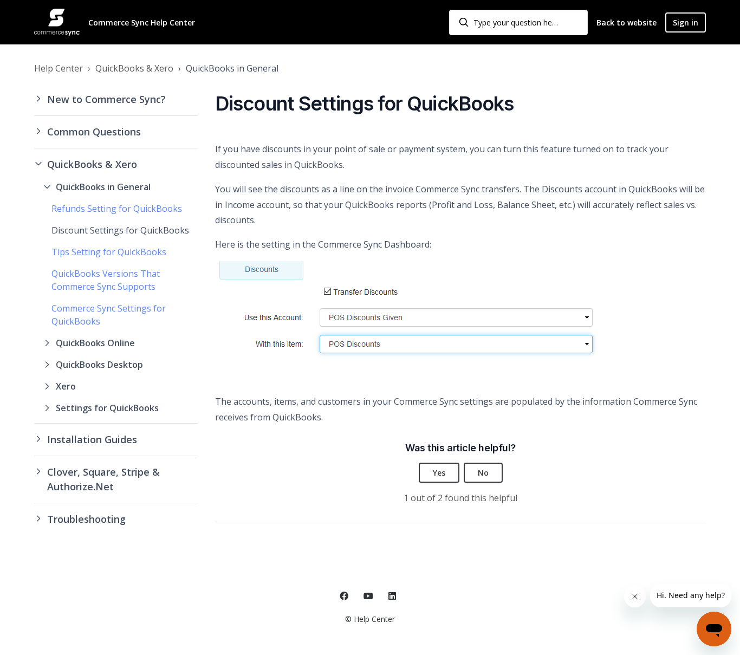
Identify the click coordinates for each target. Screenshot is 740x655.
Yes (439, 473)
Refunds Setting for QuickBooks (116, 209)
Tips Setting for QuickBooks (108, 252)
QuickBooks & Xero (134, 68)
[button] (116, 99)
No (483, 473)
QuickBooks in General (232, 68)
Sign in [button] (685, 22)
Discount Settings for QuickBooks (120, 230)
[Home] (57, 22)
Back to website (626, 22)
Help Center (58, 68)
